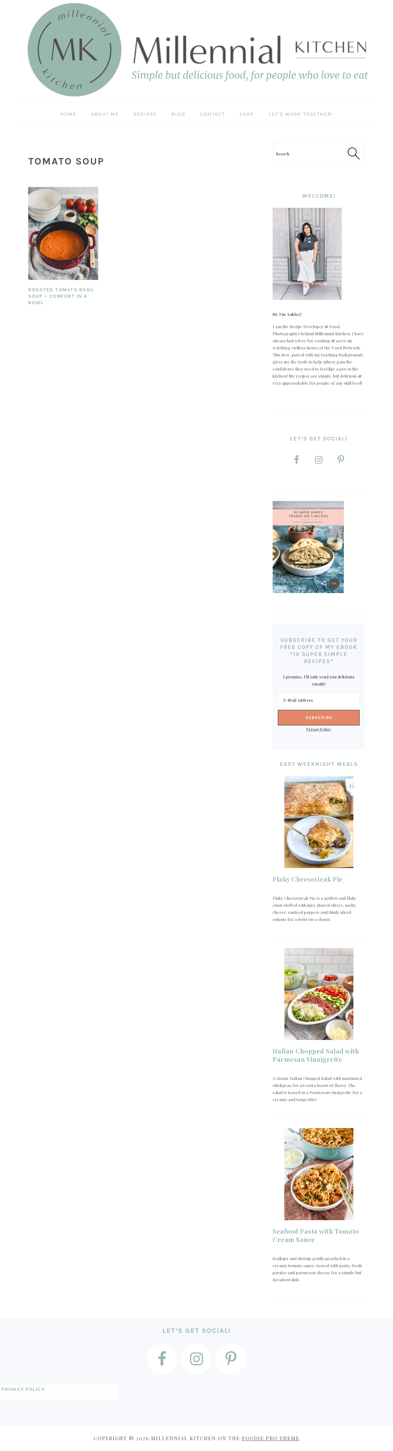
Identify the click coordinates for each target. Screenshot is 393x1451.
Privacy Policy (318, 729)
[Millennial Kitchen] (196, 98)
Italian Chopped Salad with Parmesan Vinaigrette (316, 1054)
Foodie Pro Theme (271, 1438)
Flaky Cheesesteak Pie (308, 879)
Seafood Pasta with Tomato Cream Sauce (316, 1235)
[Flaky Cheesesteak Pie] (319, 822)
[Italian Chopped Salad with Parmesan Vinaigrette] (319, 994)
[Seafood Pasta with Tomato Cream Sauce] (319, 1174)
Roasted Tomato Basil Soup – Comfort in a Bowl (61, 296)
